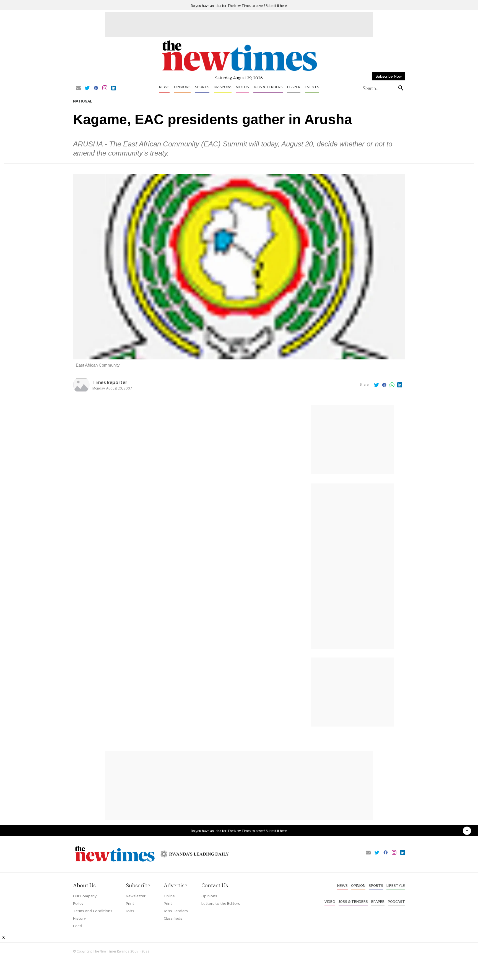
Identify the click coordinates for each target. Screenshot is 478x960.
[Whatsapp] (391, 385)
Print (130, 903)
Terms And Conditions (92, 911)
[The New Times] (239, 71)
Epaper (293, 87)
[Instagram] (104, 88)
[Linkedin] (113, 88)
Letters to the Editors (220, 903)
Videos (242, 87)
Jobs (130, 911)
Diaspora (223, 87)
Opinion (358, 885)
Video (329, 901)
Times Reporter (109, 382)
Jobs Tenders (176, 911)
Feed (77, 926)
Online (169, 896)
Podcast (396, 901)
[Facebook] (95, 88)
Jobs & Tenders (268, 87)
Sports (202, 87)
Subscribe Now (388, 76)
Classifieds (173, 918)
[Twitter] (87, 88)
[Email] (78, 88)
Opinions (182, 87)
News (164, 87)
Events (312, 87)
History (79, 918)
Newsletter (136, 896)
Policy (78, 903)
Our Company (85, 896)
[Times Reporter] (81, 391)
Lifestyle (395, 885)
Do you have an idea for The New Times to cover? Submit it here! (239, 5)
